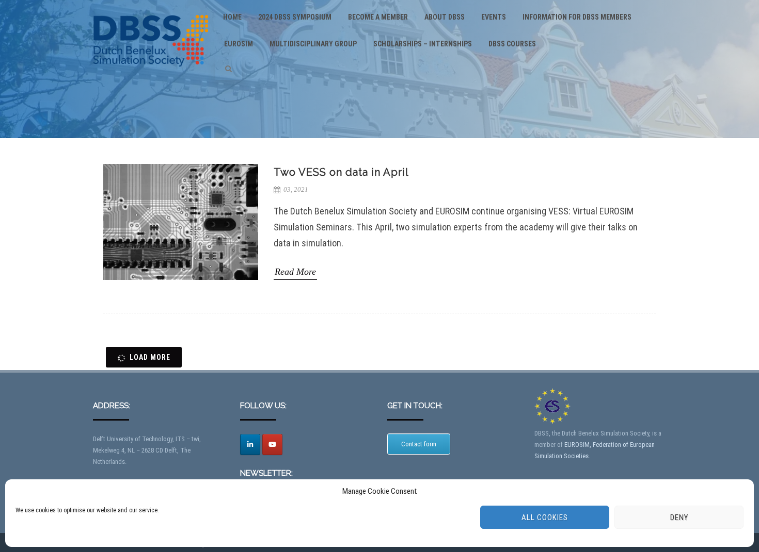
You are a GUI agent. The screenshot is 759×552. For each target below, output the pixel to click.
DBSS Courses (512, 44)
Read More (295, 271)
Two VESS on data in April (341, 172)
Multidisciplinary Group (313, 44)
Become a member (378, 17)
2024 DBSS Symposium (294, 17)
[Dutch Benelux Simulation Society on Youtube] (272, 444)
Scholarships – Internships (422, 44)
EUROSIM (238, 44)
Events (493, 17)
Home (232, 17)
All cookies (544, 517)
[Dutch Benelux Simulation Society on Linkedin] (250, 444)
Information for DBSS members (577, 17)
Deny (679, 517)
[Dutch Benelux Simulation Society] (150, 75)
